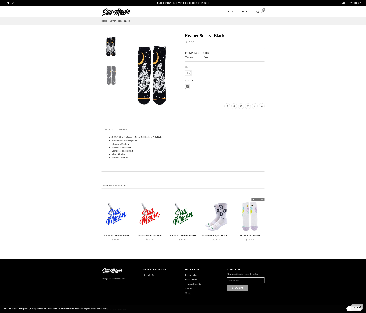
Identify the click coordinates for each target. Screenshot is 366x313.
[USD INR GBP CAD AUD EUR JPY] (345, 3)
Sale (245, 11)
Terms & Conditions (194, 284)
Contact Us (190, 288)
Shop (229, 11)
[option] (152, 75)
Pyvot (206, 56)
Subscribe (237, 288)
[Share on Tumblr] (255, 106)
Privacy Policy (191, 279)
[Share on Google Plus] (248, 106)
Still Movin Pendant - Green (183, 235)
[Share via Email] (261, 106)
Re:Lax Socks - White (250, 235)
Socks (206, 52)
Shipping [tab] (124, 130)
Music (187, 293)
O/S (188, 73)
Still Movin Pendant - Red (149, 235)
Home (104, 21)
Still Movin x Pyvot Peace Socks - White (221, 235)
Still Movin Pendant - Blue (116, 235)
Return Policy (191, 275)
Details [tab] (109, 130)
